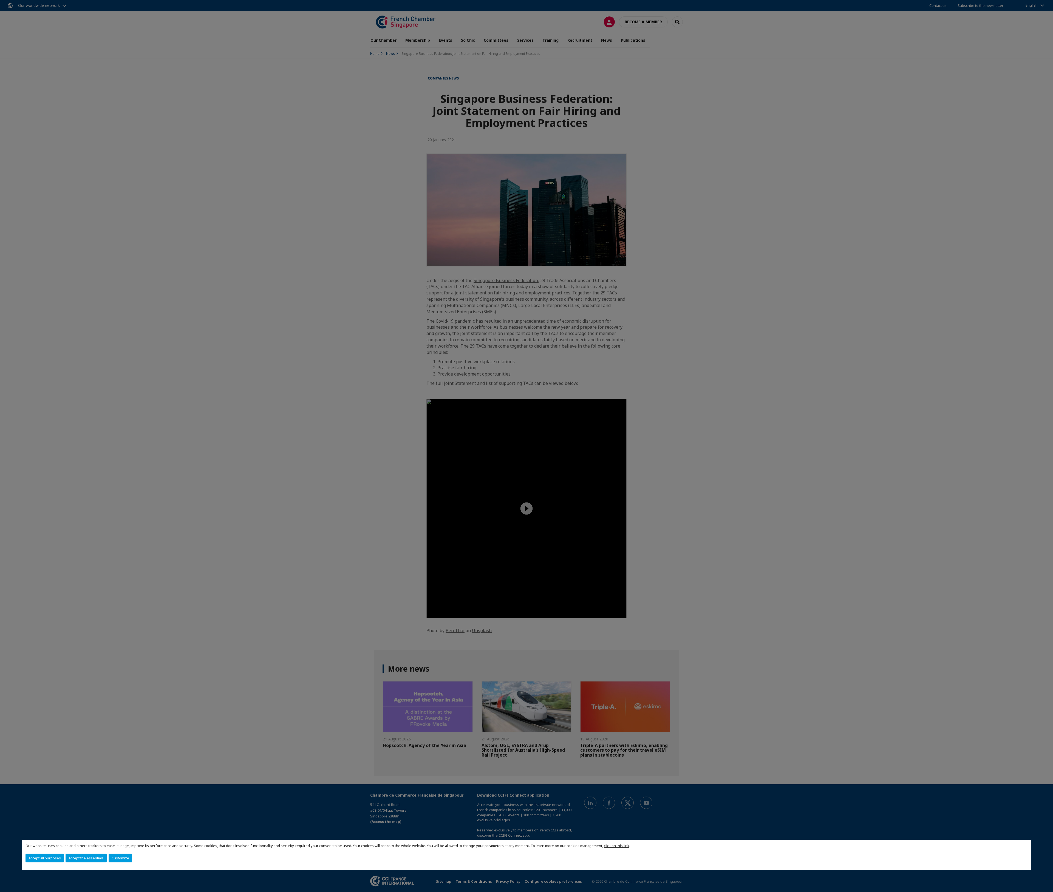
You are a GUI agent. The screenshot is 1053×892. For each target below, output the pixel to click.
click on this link (616, 845)
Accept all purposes (45, 858)
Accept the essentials (86, 858)
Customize (120, 858)
